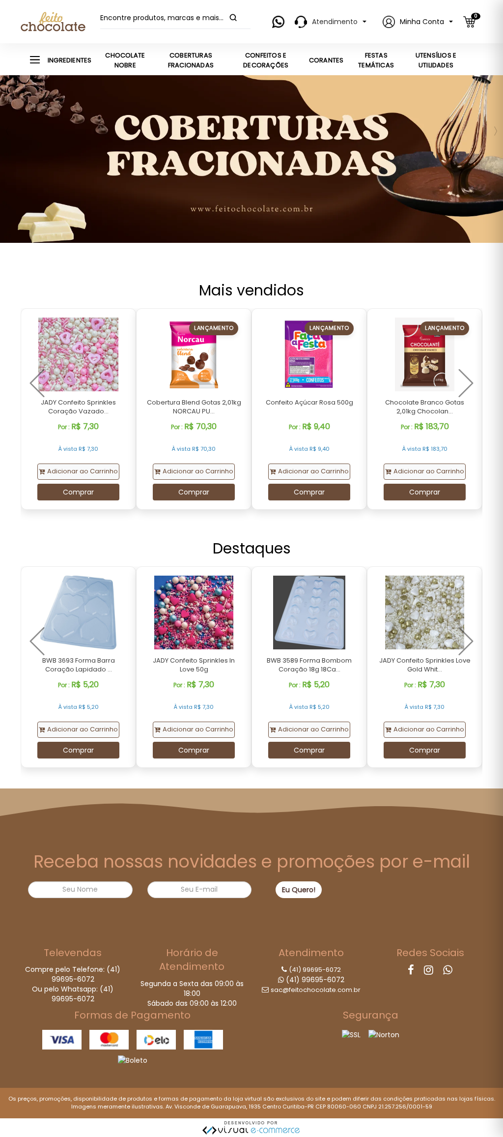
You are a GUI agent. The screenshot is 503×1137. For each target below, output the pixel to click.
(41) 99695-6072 (315, 969)
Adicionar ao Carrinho (82, 471)
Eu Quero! (298, 890)
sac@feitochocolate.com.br (316, 989)
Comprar (78, 492)
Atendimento (335, 22)
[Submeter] (233, 18)
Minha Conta (422, 22)
